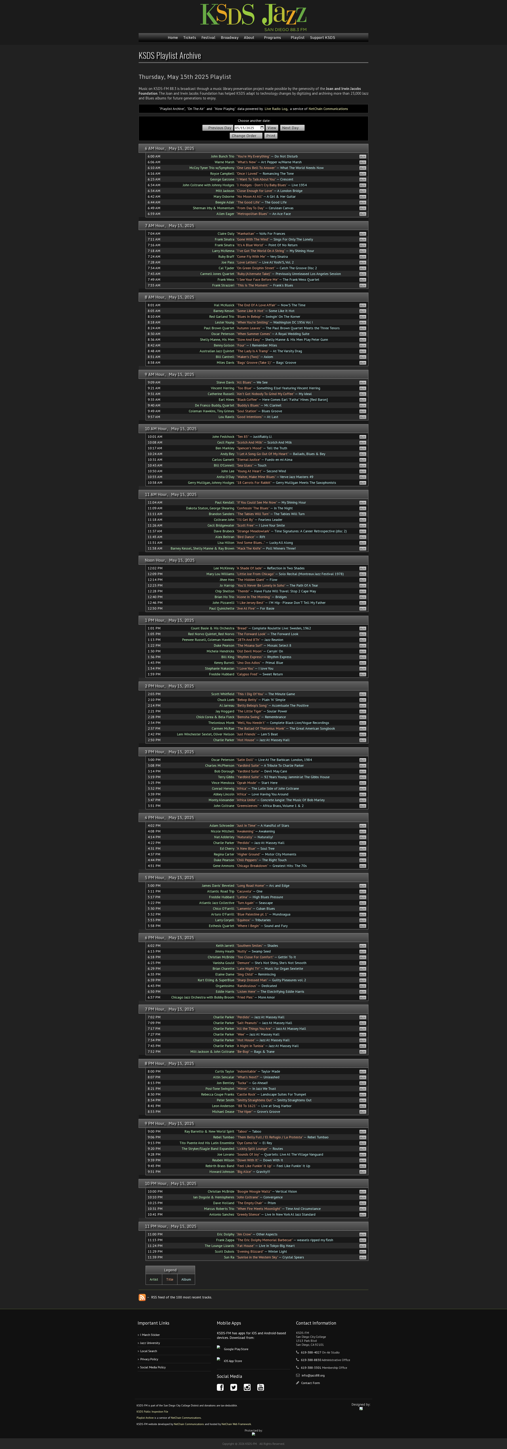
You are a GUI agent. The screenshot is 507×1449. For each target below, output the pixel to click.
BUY (363, 156)
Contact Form (310, 1383)
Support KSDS (322, 37)
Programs (272, 37)
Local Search (148, 1351)
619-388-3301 (311, 1368)
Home (173, 37)
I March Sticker (150, 1335)
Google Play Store (236, 1349)
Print (270, 136)
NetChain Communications (328, 108)
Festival (208, 37)
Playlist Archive (145, 1417)
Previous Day (219, 128)
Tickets (189, 37)
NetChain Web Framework (236, 1424)
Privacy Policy (149, 1359)
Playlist (298, 37)
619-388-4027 (311, 1352)
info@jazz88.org (313, 1375)
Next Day (290, 128)
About (249, 37)
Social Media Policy (153, 1367)
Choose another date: (254, 120)
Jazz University (150, 1343)
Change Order (244, 136)
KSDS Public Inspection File (152, 1411)
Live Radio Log (276, 108)
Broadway (229, 37)
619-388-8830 (311, 1360)
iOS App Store (233, 1361)
